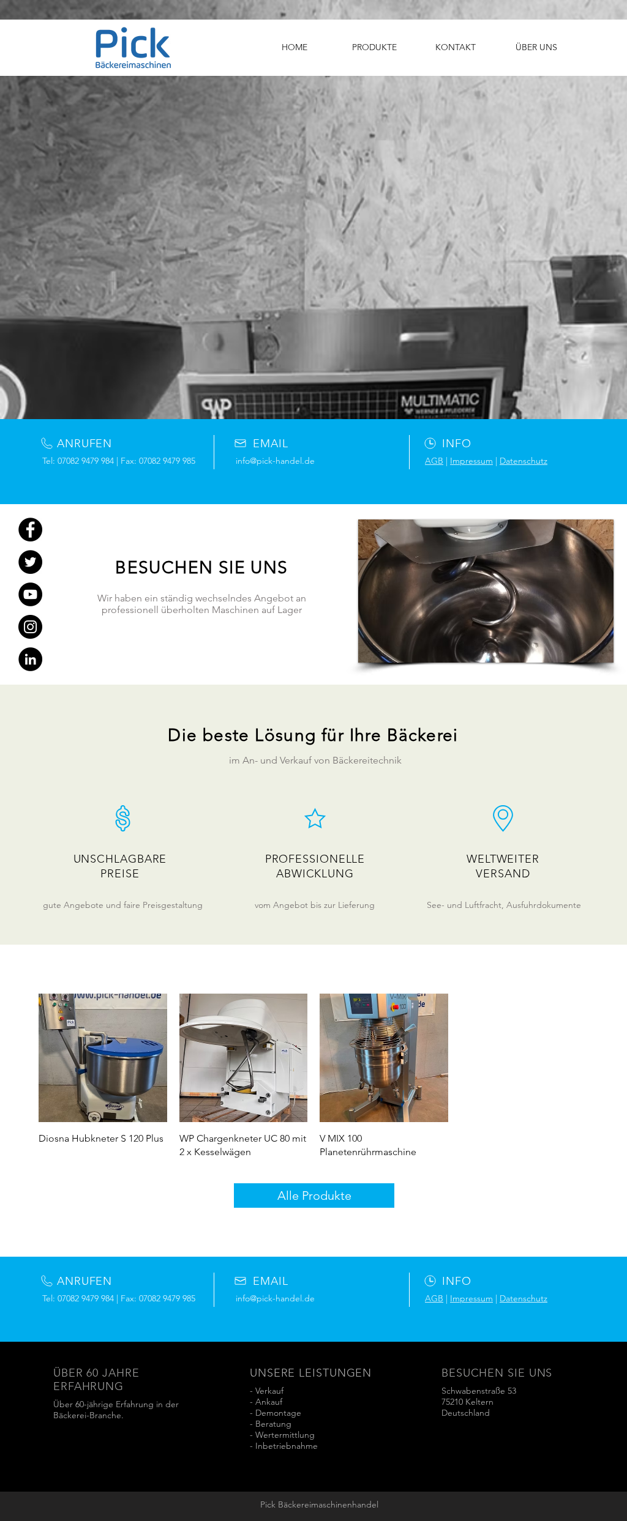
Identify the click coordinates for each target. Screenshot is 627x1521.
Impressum (471, 460)
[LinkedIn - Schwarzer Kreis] (30, 659)
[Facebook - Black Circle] (30, 529)
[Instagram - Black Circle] (30, 627)
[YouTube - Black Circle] (30, 594)
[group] (313, 1076)
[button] (486, 591)
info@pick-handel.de (275, 460)
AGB (434, 460)
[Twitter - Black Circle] (30, 562)
